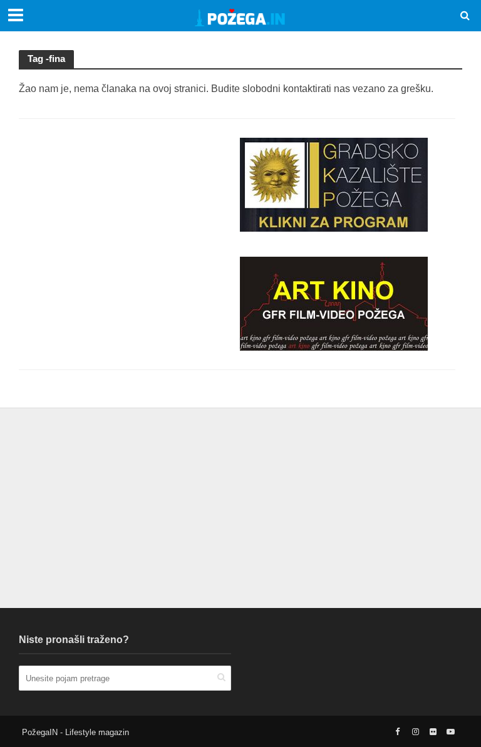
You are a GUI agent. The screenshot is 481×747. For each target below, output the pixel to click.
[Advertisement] (127, 216)
